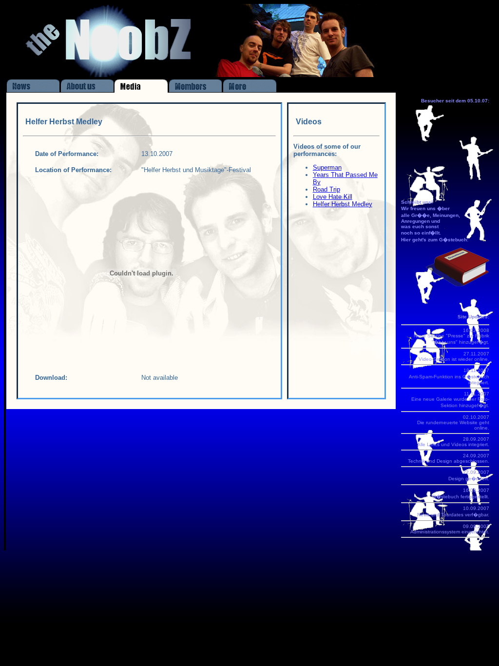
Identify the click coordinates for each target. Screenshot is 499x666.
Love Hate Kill (332, 196)
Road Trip (326, 189)
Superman (327, 167)
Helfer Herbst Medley (342, 204)
